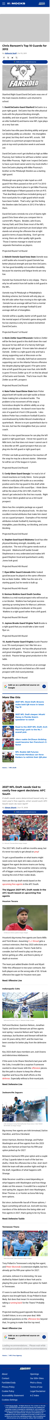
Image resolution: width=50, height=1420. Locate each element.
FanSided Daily (9, 1382)
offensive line (34, 1319)
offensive (36, 1068)
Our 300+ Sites (37, 1378)
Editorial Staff (11, 53)
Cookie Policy (8, 1391)
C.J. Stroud (33, 941)
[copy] (16, 57)
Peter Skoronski (13, 1267)
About (4, 1374)
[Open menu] (3, 3)
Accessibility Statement (13, 1395)
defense (6, 1078)
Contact (5, 1378)
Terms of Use (36, 1387)
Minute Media (13, 1406)
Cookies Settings (9, 1400)
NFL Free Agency (15, 1355)
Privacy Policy (8, 1387)
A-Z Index (34, 1395)
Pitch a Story (36, 1382)
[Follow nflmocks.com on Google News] (44, 686)
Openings (34, 1374)
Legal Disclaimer (37, 1391)
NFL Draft (12, 767)
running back (16, 1303)
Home (4, 767)
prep (36, 851)
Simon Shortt (10, 808)
